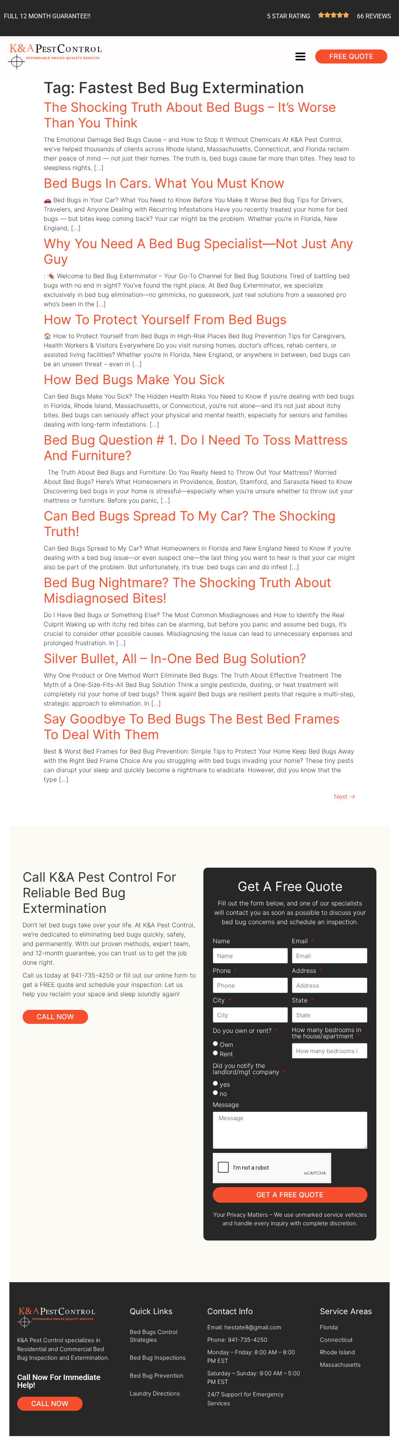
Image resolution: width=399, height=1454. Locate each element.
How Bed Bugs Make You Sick (134, 379)
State (300, 1000)
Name (221, 941)
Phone (223, 970)
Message (226, 1104)
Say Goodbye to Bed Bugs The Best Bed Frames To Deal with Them (191, 726)
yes (225, 1084)
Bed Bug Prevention (157, 1375)
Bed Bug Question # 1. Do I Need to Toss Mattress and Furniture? (196, 447)
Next (344, 796)
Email (301, 941)
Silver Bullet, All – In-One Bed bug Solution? (175, 658)
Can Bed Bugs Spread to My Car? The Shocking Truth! (189, 523)
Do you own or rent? (243, 1030)
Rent (226, 1054)
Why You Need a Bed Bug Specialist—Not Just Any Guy (198, 251)
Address (305, 970)
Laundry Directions (155, 1393)
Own (226, 1044)
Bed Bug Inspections (158, 1357)
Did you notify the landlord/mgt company (247, 1069)
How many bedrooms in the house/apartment (326, 1033)
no (223, 1094)
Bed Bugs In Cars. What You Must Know (164, 183)
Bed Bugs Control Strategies (153, 1336)
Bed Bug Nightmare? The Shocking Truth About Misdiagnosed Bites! (187, 590)
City (220, 1000)
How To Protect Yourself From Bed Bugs (165, 319)
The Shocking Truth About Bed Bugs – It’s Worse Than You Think (190, 115)
